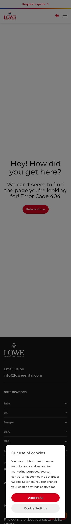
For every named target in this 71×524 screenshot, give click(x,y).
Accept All (35, 498)
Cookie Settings (35, 508)
